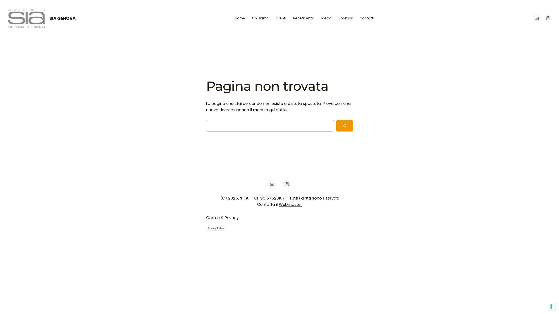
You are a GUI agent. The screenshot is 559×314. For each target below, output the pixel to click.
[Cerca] (344, 125)
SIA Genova (62, 18)
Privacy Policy (216, 228)
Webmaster (290, 204)
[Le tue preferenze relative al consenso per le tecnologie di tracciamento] (551, 306)
